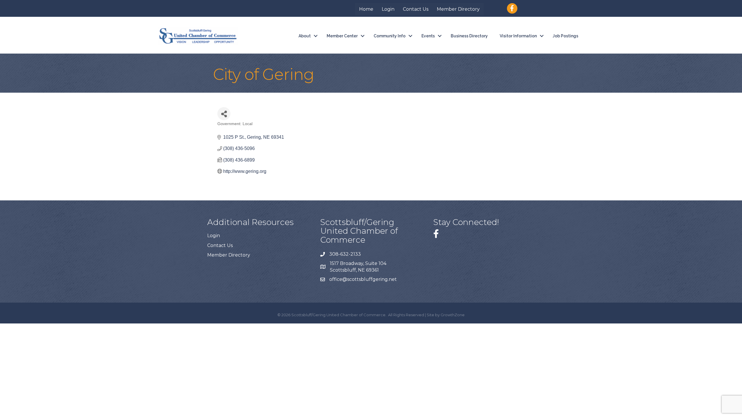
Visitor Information (518, 36)
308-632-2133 (345, 254)
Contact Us (415, 9)
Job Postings (565, 36)
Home (366, 9)
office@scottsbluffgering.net (363, 279)
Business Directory (469, 36)
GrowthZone (453, 314)
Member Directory (458, 9)
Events (428, 36)
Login (388, 9)
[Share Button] (223, 113)
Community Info (389, 36)
